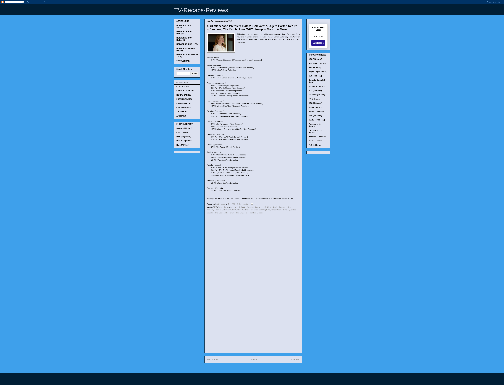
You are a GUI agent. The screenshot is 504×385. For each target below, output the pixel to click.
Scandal (210, 213)
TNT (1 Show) (315, 145)
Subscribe (318, 43)
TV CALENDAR (183, 61)
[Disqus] (253, 250)
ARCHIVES (181, 116)
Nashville (246, 210)
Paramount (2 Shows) (315, 125)
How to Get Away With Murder (228, 210)
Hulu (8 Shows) (315, 107)
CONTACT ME (182, 87)
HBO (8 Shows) (315, 103)
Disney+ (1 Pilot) (183, 137)
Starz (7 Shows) (315, 141)
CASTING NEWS (183, 107)
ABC (215, 207)
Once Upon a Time (279, 210)
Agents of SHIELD (238, 207)
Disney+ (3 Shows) (317, 86)
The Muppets (242, 213)
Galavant (283, 207)
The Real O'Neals (256, 213)
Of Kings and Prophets (260, 210)
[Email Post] (251, 204)
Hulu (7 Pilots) (182, 145)
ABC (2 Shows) (315, 59)
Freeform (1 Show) (317, 95)
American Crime (254, 207)
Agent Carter (223, 207)
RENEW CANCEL (183, 95)
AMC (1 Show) (315, 67)
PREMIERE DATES (184, 99)
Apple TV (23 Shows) (318, 72)
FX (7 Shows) (314, 99)
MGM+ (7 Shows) (316, 111)
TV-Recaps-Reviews (201, 10)
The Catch (219, 213)
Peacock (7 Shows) (317, 137)
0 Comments (242, 204)
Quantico (293, 210)
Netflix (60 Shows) (317, 120)
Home (254, 359)
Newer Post (212, 359)
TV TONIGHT (182, 112)
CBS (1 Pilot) (182, 132)
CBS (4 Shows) (315, 76)
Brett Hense (220, 204)
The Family (230, 213)
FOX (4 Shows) (315, 90)
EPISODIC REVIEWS (185, 91)
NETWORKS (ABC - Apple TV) (184, 26)
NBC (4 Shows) (315, 116)
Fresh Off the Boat (269, 207)
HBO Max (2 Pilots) (184, 141)
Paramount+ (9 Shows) (315, 131)
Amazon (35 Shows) (317, 63)
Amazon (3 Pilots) (184, 128)
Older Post (295, 359)
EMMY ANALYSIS (183, 103)
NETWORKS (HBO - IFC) (187, 44)
